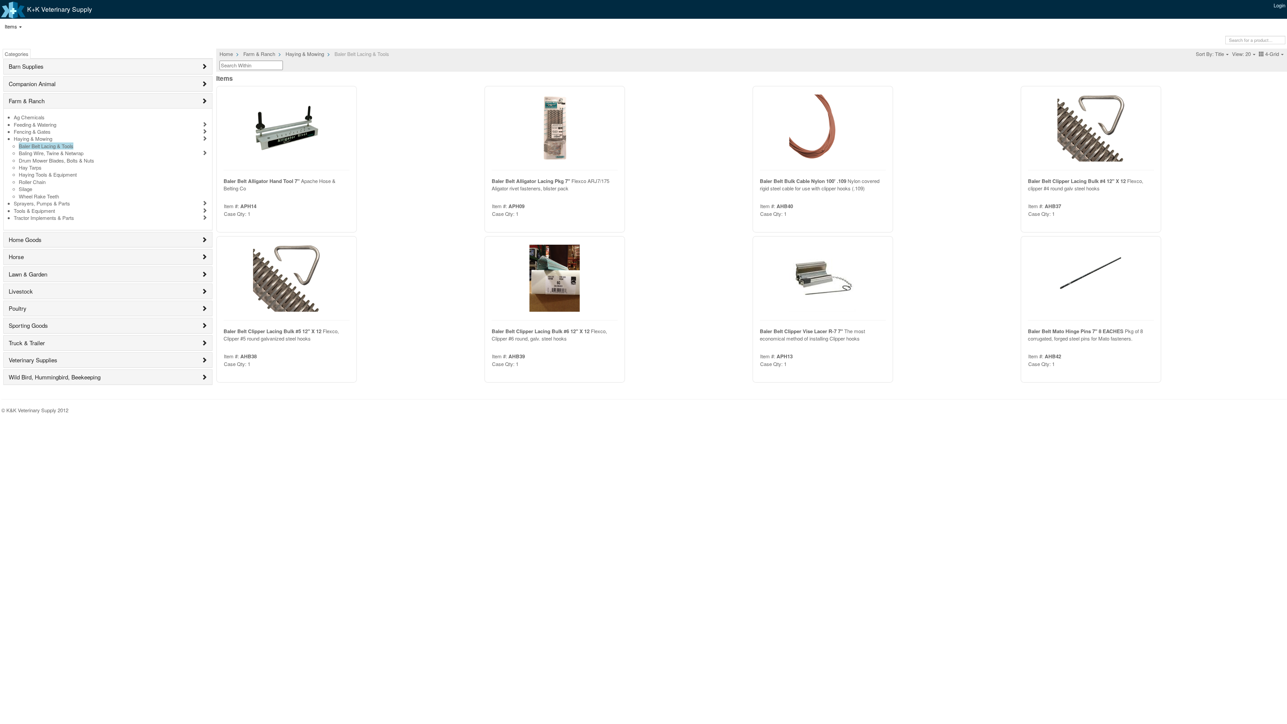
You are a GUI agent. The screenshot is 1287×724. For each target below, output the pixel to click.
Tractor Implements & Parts (44, 217)
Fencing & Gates (32, 131)
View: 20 (1242, 53)
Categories (16, 53)
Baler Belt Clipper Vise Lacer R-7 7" (802, 331)
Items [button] (11, 26)
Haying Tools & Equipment (48, 174)
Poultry (17, 308)
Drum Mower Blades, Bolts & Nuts (56, 160)
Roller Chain (32, 181)
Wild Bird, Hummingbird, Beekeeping (55, 377)
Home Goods (25, 239)
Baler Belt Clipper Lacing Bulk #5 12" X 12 (273, 331)
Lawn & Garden (28, 274)
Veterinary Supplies (33, 360)
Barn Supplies (26, 66)
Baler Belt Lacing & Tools (46, 145)
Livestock (21, 291)
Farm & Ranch (27, 101)
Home (226, 53)
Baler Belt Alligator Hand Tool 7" (262, 181)
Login (1279, 5)
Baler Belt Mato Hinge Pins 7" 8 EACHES (1076, 331)
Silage (25, 188)
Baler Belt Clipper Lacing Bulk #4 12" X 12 (1077, 181)
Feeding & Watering (35, 124)
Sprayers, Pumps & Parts (42, 203)
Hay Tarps (30, 167)
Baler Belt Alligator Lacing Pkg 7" (531, 181)
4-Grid (1272, 53)
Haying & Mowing (33, 138)
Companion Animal (32, 83)
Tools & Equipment (34, 210)
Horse (16, 256)
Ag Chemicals (29, 117)
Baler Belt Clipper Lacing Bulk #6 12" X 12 (541, 331)
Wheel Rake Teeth (39, 196)
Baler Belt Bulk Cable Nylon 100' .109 (804, 181)
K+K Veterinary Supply (58, 8)
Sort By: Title (1210, 53)
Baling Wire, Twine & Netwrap (51, 153)
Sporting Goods (28, 325)
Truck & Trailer (27, 343)
